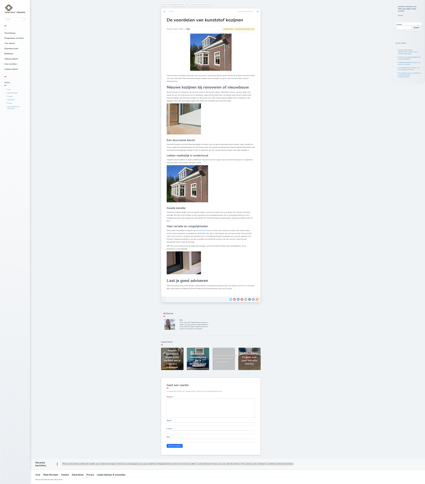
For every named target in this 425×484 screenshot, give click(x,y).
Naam (169, 420)
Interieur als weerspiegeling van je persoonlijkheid (409, 58)
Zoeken (399, 24)
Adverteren (11, 100)
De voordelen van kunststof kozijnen (205, 20)
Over (9, 89)
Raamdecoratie (11, 48)
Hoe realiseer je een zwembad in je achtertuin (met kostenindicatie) (409, 75)
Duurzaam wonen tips (177, 5)
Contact (10, 96)
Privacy (9, 103)
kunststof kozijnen (205, 230)
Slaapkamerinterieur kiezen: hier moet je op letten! (409, 63)
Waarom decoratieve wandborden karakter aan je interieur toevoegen (408, 52)
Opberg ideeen (11, 58)
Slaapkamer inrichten (14, 38)
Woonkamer (10, 33)
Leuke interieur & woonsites (13, 108)
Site (168, 437)
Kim (188, 29)
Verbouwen (228, 29)
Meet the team (12, 93)
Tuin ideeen (9, 43)
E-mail (170, 429)
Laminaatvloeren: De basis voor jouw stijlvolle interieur (409, 69)
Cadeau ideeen (11, 69)
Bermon (243, 285)
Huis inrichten (10, 64)
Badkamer (9, 53)
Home (164, 5)
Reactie (170, 397)
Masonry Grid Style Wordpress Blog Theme (48, 479)
